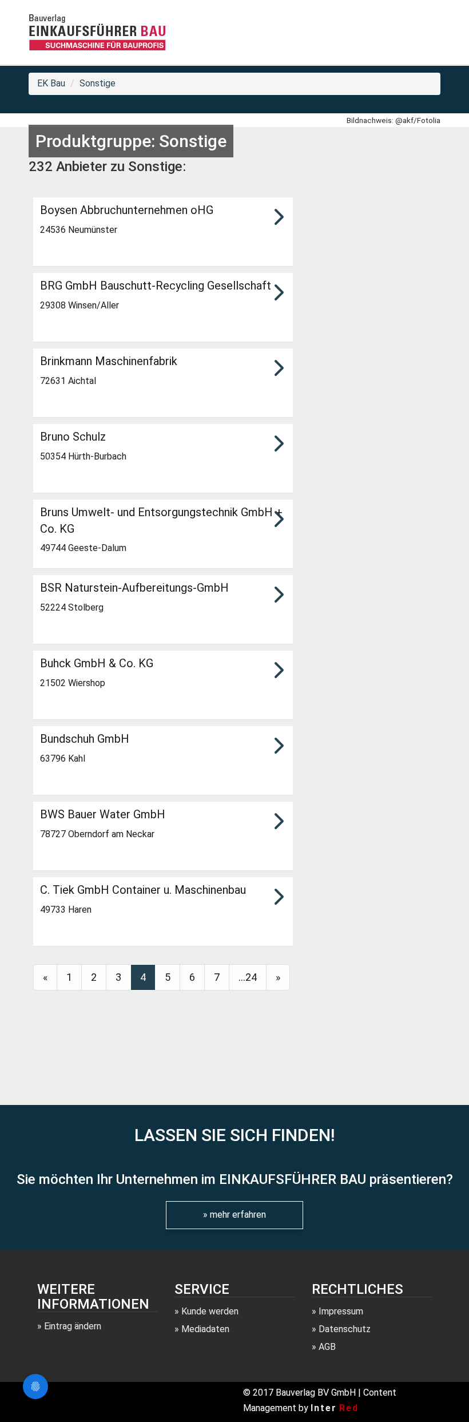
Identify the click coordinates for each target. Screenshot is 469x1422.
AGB (327, 1346)
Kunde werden (210, 1311)
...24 (248, 977)
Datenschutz (345, 1329)
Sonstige (98, 83)
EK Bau (51, 83)
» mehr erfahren (234, 1214)
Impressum (341, 1311)
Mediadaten (205, 1329)
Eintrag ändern (72, 1326)
